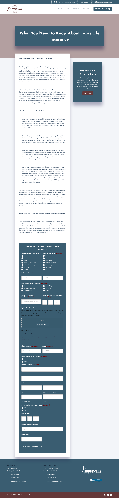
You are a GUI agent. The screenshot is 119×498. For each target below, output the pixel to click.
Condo (47, 258)
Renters (25, 260)
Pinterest (47, 290)
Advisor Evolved (29, 495)
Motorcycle (26, 267)
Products (76, 9)
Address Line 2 (25, 383)
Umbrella (26, 269)
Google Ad (48, 288)
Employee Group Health (50, 262)
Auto (25, 256)
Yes (25, 407)
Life (46, 269)
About (60, 9)
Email (25, 361)
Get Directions (15, 474)
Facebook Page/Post (50, 286)
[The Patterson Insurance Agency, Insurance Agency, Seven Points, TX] (96, 481)
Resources (86, 9)
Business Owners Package (30, 265)
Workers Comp (48, 265)
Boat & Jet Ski (48, 267)
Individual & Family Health (30, 262)
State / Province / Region (49, 392)
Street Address (25, 373)
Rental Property (48, 260)
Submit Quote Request (32, 447)
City (22, 392)
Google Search (27, 286)
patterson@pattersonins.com (103, 3)
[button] (87, 93)
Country (45, 401)
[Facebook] (105, 495)
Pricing (68, 9)
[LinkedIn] (111, 495)
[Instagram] (108, 495)
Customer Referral (28, 290)
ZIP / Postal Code (26, 401)
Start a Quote (101, 9)
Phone (25, 359)
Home (46, 256)
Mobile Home (27, 258)
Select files (42, 324)
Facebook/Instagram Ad (29, 288)
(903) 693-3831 (84, 3)
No (25, 410)
